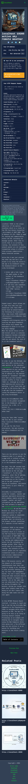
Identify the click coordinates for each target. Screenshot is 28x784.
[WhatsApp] (19, 42)
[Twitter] (12, 42)
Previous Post (14, 648)
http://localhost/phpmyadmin (13, 721)
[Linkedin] (16, 42)
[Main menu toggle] (25, 2)
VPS (14, 776)
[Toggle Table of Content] (20, 639)
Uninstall (14, 772)
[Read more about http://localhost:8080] (14, 676)
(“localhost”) (7, 367)
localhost (14, 770)
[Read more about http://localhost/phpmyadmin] (14, 706)
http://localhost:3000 (12, 752)
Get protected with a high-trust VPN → (12, 75)
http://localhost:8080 (12, 690)
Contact (14, 781)
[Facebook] (8, 42)
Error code (14, 766)
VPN (14, 774)
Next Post (14, 653)
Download (14, 768)
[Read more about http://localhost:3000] (14, 738)
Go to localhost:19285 (7, 218)
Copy (23, 50)
